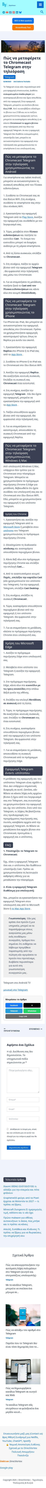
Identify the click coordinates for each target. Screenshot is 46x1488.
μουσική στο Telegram (15, 989)
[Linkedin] (17, 12)
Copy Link (23, 1016)
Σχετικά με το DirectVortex (23, 1448)
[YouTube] (7, 12)
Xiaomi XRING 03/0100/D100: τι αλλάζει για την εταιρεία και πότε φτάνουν (21, 1189)
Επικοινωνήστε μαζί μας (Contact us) (23, 1433)
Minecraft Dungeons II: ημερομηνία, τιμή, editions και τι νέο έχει (22, 1211)
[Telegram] (3, 12)
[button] (42, 12)
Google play (6, 1467)
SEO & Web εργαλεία (23, 21)
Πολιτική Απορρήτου (23, 1451)
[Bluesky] (20, 12)
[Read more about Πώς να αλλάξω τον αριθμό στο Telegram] (23, 1314)
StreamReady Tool (23, 27)
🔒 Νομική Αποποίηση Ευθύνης (23, 1444)
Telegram (9, 77)
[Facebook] (10, 12)
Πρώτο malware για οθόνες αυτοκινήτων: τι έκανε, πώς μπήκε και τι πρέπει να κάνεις (21, 1221)
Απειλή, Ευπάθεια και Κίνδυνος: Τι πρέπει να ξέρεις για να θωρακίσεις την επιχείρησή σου (22, 1232)
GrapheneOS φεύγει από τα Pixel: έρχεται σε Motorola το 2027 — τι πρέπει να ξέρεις (21, 1201)
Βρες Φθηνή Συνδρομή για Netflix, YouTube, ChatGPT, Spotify (20, 1439)
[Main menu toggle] (40, 4)
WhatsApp (32, 1011)
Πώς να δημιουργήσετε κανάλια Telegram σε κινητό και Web (21, 1392)
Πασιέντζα (23, 1455)
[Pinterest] (13, 12)
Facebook (14, 1005)
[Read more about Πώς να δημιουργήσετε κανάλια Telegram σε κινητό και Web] (23, 1371)
